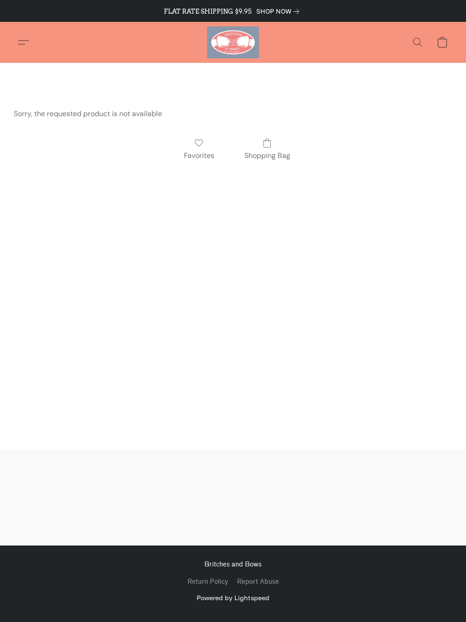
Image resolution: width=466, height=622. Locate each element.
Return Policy (207, 582)
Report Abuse (258, 582)
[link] (279, 11)
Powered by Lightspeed (233, 598)
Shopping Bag (267, 155)
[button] (233, 42)
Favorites (199, 155)
